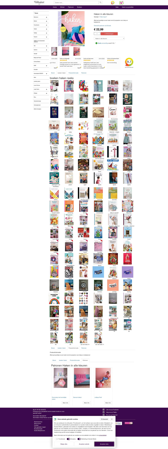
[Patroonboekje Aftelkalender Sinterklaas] (54, 259)
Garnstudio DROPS (38, 73)
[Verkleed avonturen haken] (69, 259)
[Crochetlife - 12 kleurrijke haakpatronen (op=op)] (127, 272)
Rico (35, 97)
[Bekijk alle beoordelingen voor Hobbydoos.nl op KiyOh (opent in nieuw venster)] (114, 2)
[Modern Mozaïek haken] (98, 285)
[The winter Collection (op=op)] (127, 298)
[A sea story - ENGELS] (113, 298)
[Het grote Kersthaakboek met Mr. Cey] (113, 259)
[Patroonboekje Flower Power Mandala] (98, 245)
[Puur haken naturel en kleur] (69, 112)
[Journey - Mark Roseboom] (54, 285)
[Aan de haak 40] (113, 324)
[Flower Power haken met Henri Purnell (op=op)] (83, 112)
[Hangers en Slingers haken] (69, 206)
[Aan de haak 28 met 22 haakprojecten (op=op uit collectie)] (127, 311)
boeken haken (62, 73)
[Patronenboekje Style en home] (54, 232)
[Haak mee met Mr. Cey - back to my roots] (83, 259)
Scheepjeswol (37, 105)
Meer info (65, 403)
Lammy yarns (37, 81)
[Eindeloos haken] (113, 86)
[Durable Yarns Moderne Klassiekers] (127, 86)
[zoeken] (100, 2)
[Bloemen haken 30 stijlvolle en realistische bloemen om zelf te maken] (69, 219)
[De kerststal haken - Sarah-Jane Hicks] (98, 165)
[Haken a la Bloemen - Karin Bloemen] (127, 259)
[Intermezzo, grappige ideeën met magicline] (83, 272)
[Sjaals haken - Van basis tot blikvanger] (127, 178)
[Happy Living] (69, 151)
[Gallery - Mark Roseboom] (83, 285)
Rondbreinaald (38, 429)
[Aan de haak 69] (69, 338)
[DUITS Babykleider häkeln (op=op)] (54, 125)
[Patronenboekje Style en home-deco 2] (83, 219)
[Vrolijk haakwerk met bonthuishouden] (83, 206)
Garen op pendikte (127, 7)
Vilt (34, 45)
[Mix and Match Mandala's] (113, 245)
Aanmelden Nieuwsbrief (39, 416)
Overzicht (105, 419)
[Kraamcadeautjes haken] (83, 125)
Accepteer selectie (84, 444)
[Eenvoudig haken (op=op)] (98, 112)
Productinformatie (73, 73)
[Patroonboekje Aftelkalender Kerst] (69, 232)
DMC (35, 65)
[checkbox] (59, 439)
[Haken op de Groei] (113, 151)
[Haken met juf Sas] (113, 285)
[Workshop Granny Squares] (69, 138)
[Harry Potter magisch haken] (127, 165)
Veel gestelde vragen (40, 427)
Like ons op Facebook (112, 409)
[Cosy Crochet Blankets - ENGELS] (98, 311)
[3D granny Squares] (83, 151)
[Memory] (54, 112)
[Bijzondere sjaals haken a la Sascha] (113, 178)
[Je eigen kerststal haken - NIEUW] (83, 165)
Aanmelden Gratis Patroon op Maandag (44, 417)
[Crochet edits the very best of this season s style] (127, 151)
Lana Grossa (37, 85)
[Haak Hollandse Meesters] (127, 232)
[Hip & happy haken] (127, 285)
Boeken (79, 7)
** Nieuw (36, 13)
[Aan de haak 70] (83, 338)
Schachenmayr (37, 101)
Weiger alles (63, 444)
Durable (36, 69)
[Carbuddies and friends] (54, 151)
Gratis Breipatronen (39, 430)
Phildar (35, 93)
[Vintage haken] (98, 206)
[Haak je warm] (113, 99)
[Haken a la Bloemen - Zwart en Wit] (69, 272)
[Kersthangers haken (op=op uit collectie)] (98, 232)
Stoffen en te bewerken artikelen (39, 41)
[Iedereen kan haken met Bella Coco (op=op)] (69, 165)
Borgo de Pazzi (37, 57)
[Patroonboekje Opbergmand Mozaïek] (83, 245)
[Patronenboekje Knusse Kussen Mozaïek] (69, 245)
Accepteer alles (104, 444)
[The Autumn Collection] (98, 298)
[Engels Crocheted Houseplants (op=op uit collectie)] (113, 125)
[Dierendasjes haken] (83, 178)
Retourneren (37, 423)
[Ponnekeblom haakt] (83, 86)
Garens (35, 49)
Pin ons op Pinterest (111, 415)
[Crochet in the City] (69, 99)
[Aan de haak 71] (98, 338)
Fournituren (36, 25)
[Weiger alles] (112, 419)
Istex (35, 77)
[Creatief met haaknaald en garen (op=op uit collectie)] (98, 272)
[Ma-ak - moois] (127, 112)
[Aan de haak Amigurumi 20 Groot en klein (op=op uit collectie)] (113, 311)
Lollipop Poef (98, 397)
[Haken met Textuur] (83, 193)
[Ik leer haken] (113, 165)
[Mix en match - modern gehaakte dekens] (113, 272)
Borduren (36, 17)
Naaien (35, 36)
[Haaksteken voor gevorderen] (69, 193)
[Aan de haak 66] (127, 324)
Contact (36, 425)
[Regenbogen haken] (54, 298)
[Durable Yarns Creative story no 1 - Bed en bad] (69, 125)
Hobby (35, 33)
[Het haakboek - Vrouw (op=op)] (83, 298)
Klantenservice (38, 422)
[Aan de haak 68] (54, 338)
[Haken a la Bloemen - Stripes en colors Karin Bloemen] (54, 272)
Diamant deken (77, 397)
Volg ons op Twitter (111, 412)
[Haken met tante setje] (54, 311)
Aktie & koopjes (37, 109)
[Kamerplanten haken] (98, 125)
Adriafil (35, 53)
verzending (103, 43)
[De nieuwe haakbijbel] (98, 193)
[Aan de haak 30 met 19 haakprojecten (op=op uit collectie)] (54, 324)
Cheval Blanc (37, 61)
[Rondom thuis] (83, 99)
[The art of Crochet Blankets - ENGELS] (69, 311)
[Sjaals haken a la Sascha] (98, 178)
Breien (35, 21)
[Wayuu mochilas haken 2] (69, 298)
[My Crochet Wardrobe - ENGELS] (127, 138)
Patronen (71, 7)
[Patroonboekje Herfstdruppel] (54, 245)
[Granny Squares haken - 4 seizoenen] (98, 138)
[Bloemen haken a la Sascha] (113, 219)
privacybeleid (102, 435)
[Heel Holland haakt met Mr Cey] (98, 259)
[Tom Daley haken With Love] (113, 232)
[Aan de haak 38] (98, 324)
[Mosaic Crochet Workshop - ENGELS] (83, 311)
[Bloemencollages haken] (127, 206)
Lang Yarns (36, 89)
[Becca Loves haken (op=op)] (98, 99)
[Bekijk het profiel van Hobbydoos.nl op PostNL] (118, 423)
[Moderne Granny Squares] (98, 151)
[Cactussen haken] (113, 138)
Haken (35, 29)
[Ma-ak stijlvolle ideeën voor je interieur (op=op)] (54, 86)
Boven (53, 73)
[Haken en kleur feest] (69, 86)
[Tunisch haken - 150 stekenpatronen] (54, 206)
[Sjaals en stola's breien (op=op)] (98, 86)
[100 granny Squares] (54, 138)
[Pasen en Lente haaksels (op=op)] (69, 178)
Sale (117, 7)
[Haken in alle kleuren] (54, 165)
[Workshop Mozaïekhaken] (69, 285)
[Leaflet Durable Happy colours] (54, 99)
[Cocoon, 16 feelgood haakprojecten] (113, 112)
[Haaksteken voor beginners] (54, 193)
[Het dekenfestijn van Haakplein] (98, 219)
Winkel (62, 7)
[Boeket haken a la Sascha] (127, 219)
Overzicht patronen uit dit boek (102, 25)
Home (55, 7)
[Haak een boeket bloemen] (54, 219)
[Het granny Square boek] (127, 125)
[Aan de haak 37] (83, 324)
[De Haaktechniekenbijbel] (113, 193)
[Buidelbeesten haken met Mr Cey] (54, 178)
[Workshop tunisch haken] (127, 193)
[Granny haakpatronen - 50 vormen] (83, 138)
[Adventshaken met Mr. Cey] (83, 232)
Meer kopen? (103, 17)
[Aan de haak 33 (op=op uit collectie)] (69, 324)
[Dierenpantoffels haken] (127, 245)
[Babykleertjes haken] (113, 206)
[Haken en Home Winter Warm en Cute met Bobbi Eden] (127, 99)
